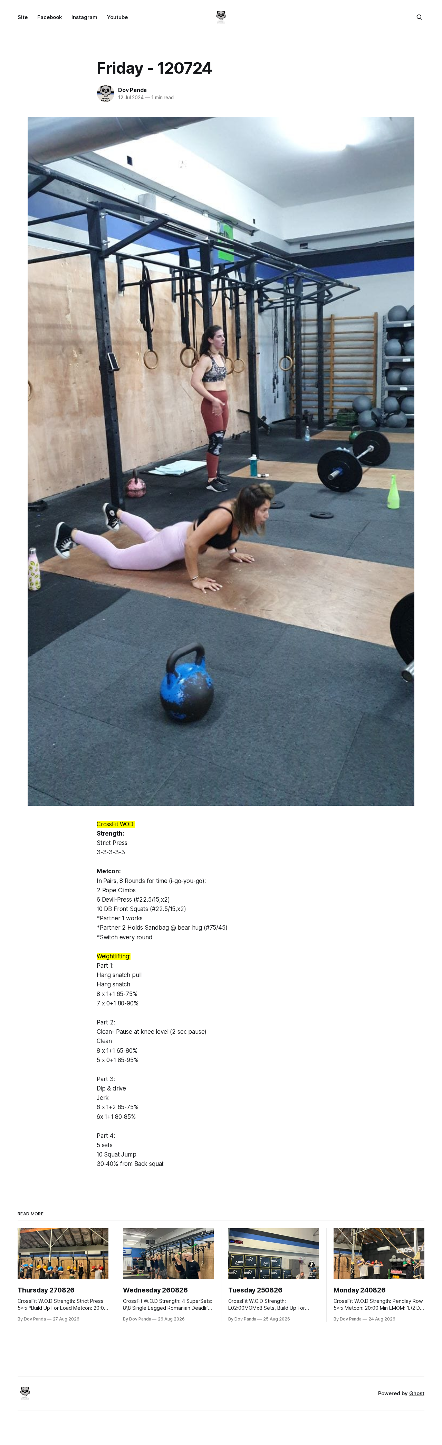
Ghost (416, 1393)
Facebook (49, 17)
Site (23, 17)
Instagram (84, 17)
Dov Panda (132, 89)
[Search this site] (419, 17)
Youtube (117, 17)
